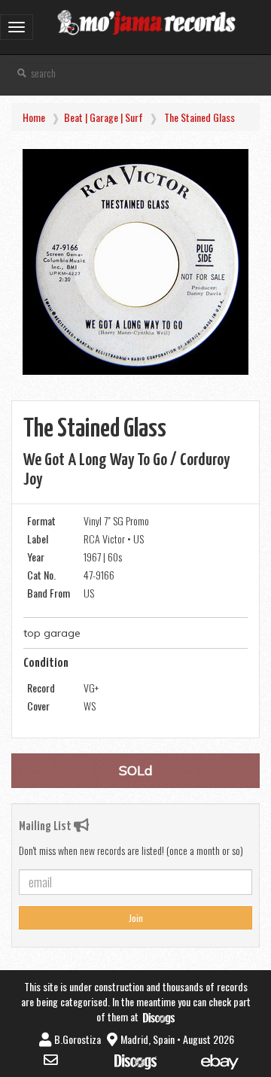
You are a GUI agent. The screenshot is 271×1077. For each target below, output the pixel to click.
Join (136, 917)
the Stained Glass (199, 117)
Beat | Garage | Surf (103, 117)
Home (34, 117)
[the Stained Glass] (135, 262)
